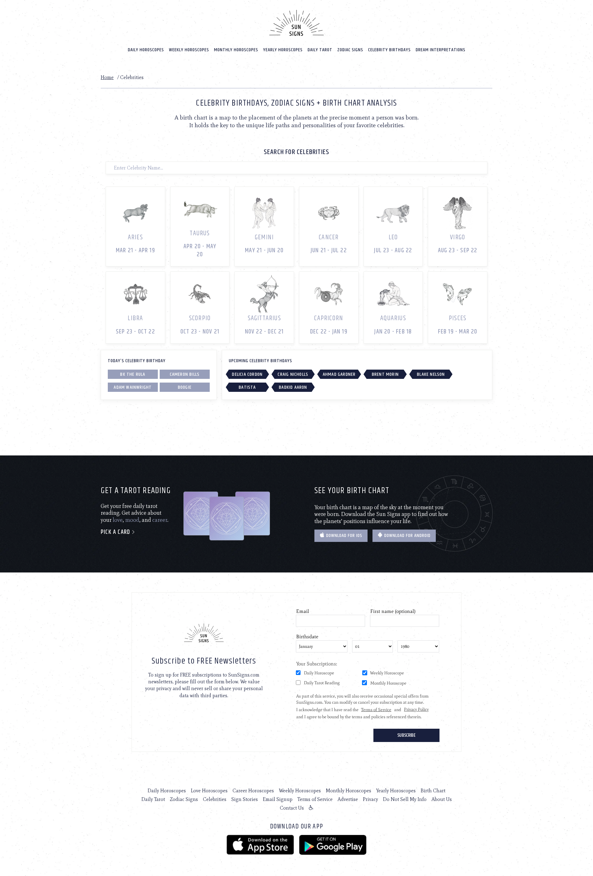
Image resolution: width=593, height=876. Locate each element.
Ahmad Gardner (339, 374)
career (159, 520)
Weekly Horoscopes (189, 50)
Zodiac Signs (350, 50)
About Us (441, 799)
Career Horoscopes (253, 791)
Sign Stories (244, 799)
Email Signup (277, 799)
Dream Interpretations (440, 50)
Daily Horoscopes (146, 50)
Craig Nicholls (293, 374)
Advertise (348, 799)
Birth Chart (433, 791)
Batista (247, 387)
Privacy (370, 799)
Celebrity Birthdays (389, 50)
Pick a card (116, 532)
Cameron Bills (185, 374)
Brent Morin (385, 374)
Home (107, 77)
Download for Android (407, 535)
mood (132, 520)
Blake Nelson (431, 374)
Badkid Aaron (293, 387)
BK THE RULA (132, 374)
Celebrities (214, 799)
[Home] (296, 23)
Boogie (184, 387)
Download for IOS (343, 535)
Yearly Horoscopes (283, 50)
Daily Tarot (320, 50)
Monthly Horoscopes (236, 50)
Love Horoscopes (209, 791)
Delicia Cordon (247, 374)
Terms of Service (315, 799)
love (118, 520)
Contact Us (292, 808)
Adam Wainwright (133, 387)
